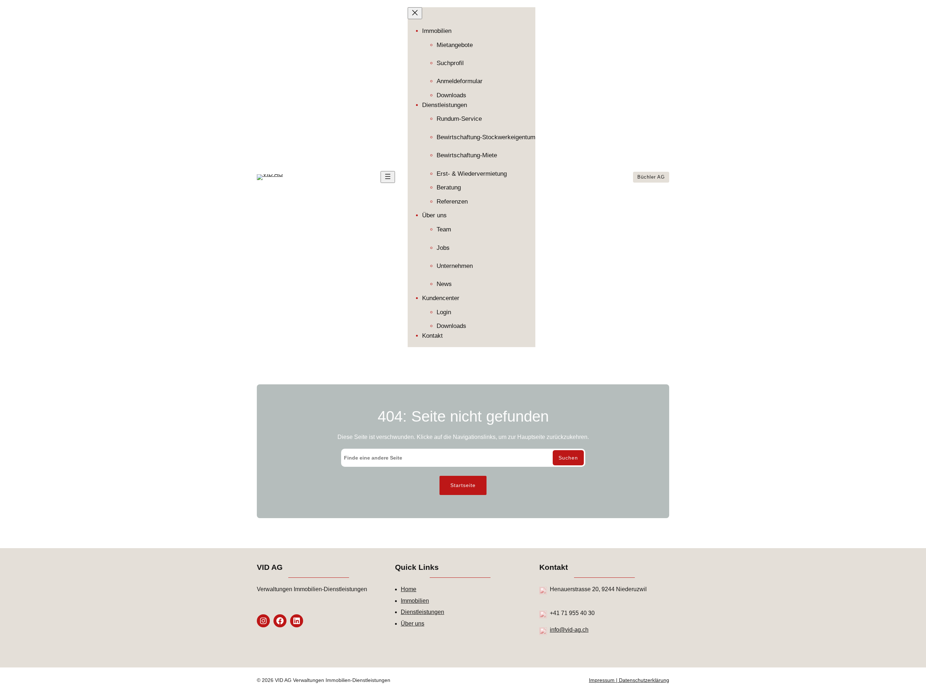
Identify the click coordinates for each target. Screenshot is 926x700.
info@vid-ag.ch (569, 630)
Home (408, 589)
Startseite (463, 485)
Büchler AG (651, 177)
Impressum (602, 680)
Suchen (568, 458)
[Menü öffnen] (388, 177)
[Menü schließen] (415, 13)
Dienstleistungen (422, 612)
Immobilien (415, 601)
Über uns (412, 623)
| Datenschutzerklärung (642, 680)
